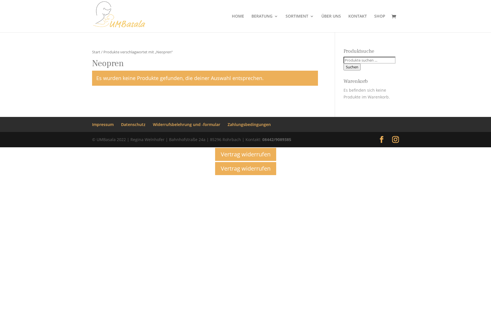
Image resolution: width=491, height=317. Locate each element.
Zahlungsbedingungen (249, 124)
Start (96, 51)
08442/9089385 (276, 139)
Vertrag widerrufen (246, 154)
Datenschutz (133, 124)
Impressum (103, 124)
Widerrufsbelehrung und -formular (186, 124)
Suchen (352, 67)
